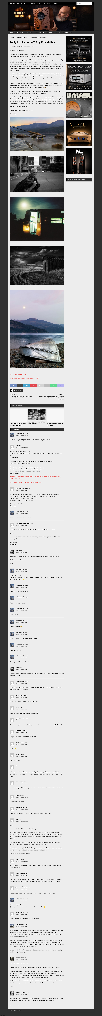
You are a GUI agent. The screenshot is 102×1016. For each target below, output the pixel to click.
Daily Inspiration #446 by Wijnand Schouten (18, 424)
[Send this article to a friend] (40, 385)
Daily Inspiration (26, 46)
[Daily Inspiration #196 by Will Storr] (55, 415)
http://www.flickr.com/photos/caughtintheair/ (24, 378)
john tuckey (19, 782)
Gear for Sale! (67, 32)
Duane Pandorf (20, 924)
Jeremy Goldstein (21, 887)
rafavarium (19, 958)
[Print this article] (47, 385)
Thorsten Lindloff (21, 488)
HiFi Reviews (19, 32)
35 (33, 46)
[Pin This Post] (33, 385)
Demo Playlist (39, 32)
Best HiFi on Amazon (53, 32)
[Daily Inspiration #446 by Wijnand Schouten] (18, 415)
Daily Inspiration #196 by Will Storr (55, 424)
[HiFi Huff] (51, 30)
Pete (17, 550)
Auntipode (19, 730)
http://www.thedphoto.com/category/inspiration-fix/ (26, 482)
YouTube (29, 32)
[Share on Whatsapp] (53, 385)
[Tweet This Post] (20, 385)
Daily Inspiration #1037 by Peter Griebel (36, 423)
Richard (18, 754)
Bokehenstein (20, 434)
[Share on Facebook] (13, 385)
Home (11, 32)
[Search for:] (84, 3)
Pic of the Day (18, 390)
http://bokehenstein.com (18, 374)
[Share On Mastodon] (60, 385)
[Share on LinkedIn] (26, 385)
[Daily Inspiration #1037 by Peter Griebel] (37, 414)
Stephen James (20, 807)
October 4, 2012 (16, 46)
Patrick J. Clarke (21, 992)
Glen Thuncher (20, 873)
